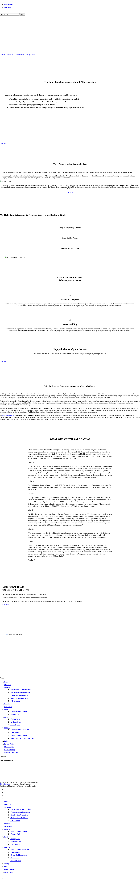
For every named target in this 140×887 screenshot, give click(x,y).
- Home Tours (14, 858)
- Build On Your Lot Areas (19, 698)
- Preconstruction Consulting (20, 692)
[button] (3, 54)
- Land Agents (15, 725)
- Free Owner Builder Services (20, 689)
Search (22, 14)
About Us (7, 685)
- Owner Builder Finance (18, 711)
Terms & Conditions (11, 752)
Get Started (8, 707)
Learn (7, 728)
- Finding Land (15, 719)
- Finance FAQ (15, 714)
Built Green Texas (8, 415)
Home (6, 682)
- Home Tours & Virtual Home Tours (22, 738)
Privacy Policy (9, 744)
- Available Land (15, 722)
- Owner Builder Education (19, 729)
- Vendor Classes (15, 861)
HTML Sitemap (9, 750)
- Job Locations (15, 701)
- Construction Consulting (19, 695)
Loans (7, 710)
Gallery (6, 741)
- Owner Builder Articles (18, 735)
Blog (5, 866)
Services (7, 688)
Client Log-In (9, 747)
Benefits (7, 704)
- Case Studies (14, 732)
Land (6, 717)
